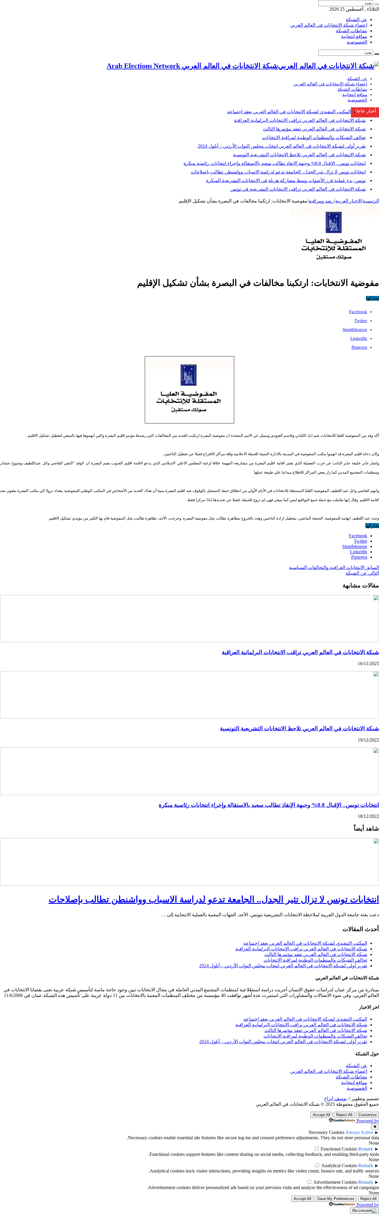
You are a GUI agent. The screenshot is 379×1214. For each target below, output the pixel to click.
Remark (365, 1148)
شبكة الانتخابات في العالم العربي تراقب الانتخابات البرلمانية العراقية (300, 120)
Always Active (359, 1132)
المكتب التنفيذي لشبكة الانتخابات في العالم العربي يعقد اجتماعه (289, 111)
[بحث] (376, 4)
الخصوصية (357, 41)
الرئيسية (371, 200)
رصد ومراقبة (321, 200)
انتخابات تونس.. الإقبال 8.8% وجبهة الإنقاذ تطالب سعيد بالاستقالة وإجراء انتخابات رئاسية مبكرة (275, 163)
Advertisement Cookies (335, 1182)
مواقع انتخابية (354, 36)
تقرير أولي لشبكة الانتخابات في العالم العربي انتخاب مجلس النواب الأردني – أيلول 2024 (282, 146)
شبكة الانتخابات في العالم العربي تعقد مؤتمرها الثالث (314, 128)
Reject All (344, 1115)
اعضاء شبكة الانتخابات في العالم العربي (328, 25)
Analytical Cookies (339, 1165)
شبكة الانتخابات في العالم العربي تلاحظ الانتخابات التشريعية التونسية (299, 154)
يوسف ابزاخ (335, 1098)
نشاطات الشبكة (351, 30)
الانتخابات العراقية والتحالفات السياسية (334, 567)
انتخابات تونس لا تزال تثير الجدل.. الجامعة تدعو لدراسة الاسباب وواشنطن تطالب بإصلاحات (278, 171)
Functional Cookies (339, 1148)
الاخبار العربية (348, 200)
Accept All (321, 1115)
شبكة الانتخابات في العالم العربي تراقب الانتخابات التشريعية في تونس (298, 189)
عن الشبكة (356, 19)
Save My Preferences (335, 1199)
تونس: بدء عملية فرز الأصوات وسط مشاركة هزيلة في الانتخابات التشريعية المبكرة (286, 180)
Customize (367, 1115)
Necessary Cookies (326, 1132)
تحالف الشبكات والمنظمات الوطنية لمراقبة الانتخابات (314, 137)
